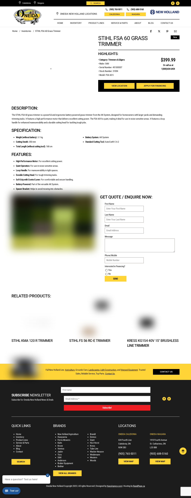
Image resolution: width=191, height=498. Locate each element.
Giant (92, 440)
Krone (60, 445)
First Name (109, 204)
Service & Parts (119, 23)
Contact (19, 451)
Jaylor (60, 451)
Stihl (59, 457)
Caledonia (114, 14)
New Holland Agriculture (68, 434)
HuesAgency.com (114, 486)
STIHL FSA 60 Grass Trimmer (123, 41)
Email (107, 225)
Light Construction (108, 370)
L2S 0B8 (153, 447)
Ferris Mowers (64, 440)
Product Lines (96, 23)
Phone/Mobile (111, 255)
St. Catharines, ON (158, 443)
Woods (93, 460)
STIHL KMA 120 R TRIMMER (32, 341)
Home (60, 23)
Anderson (62, 460)
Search (97, 3)
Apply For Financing (155, 86)
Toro (60, 454)
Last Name (109, 214)
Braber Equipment (65, 463)
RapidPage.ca (139, 486)
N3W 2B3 (122, 447)
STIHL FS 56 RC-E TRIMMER (89, 341)
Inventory (75, 23)
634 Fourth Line (125, 440)
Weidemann (95, 454)
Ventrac (61, 448)
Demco (93, 437)
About (137, 23)
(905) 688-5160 (159, 453)
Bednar (61, 466)
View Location (119, 86)
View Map (129, 461)
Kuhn (60, 443)
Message (109, 236)
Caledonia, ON (124, 443)
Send (115, 278)
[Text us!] (11, 491)
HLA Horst (94, 443)
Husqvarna (62, 437)
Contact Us (167, 23)
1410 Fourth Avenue (158, 440)
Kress (92, 445)
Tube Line (94, 448)
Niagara (136, 14)
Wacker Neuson (97, 451)
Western (93, 457)
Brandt (93, 434)
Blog (151, 23)
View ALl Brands (67, 473)
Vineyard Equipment (129, 370)
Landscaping (93, 370)
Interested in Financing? (115, 266)
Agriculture (70, 370)
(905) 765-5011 (127, 453)
